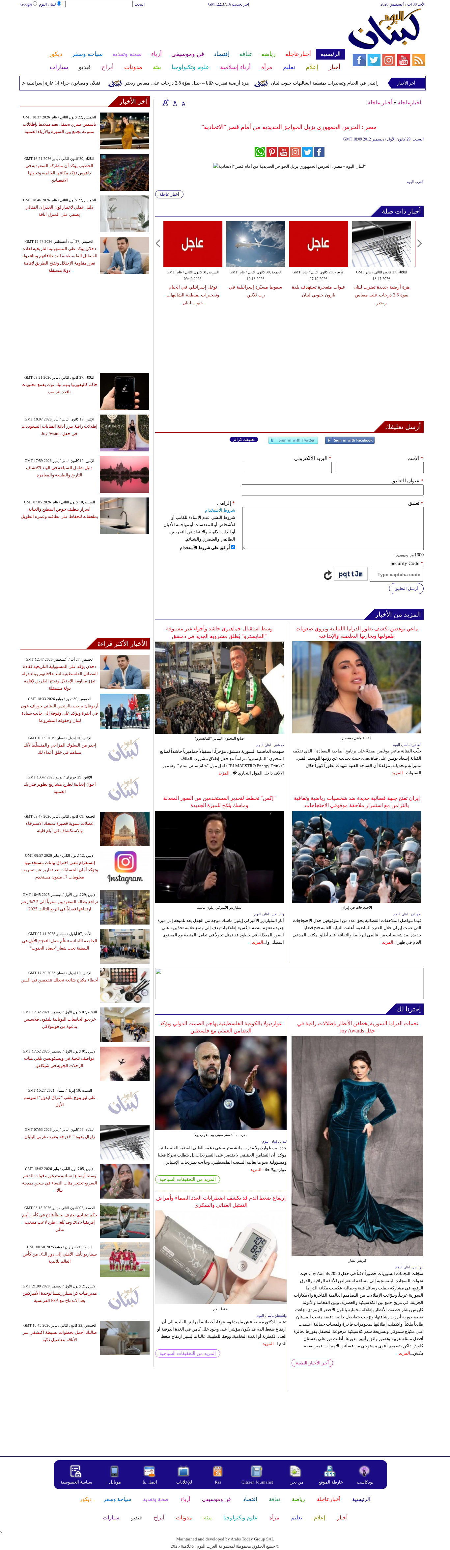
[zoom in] (165, 102)
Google (26, 4)
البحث (139, 4)
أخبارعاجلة (409, 102)
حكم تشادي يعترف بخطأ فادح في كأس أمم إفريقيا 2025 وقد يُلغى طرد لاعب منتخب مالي (60, 1222)
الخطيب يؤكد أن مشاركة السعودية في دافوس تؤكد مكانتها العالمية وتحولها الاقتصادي (59, 173)
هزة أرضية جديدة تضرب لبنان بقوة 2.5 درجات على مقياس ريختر (381, 295)
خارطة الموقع (331, 1482)
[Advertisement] (182, 29)
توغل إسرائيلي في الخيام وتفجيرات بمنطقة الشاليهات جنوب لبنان (361, 83)
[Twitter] (293, 443)
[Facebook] (350, 443)
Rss (218, 1482)
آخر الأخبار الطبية (312, 1362)
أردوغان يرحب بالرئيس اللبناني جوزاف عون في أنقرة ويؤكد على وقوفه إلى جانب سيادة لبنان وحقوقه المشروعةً (59, 713)
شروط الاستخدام (220, 510)
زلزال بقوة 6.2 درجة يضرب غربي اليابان (59, 1136)
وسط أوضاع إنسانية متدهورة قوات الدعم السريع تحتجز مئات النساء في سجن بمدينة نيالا (59, 1183)
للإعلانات (184, 1482)
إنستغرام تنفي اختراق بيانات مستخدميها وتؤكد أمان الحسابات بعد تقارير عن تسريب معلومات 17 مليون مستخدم (59, 869)
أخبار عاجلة (380, 102)
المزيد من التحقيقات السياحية (187, 1179)
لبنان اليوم (47, 4)
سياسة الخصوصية (76, 1482)
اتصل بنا (150, 1482)
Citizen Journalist (257, 1482)
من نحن (296, 1482)
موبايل (115, 1482)
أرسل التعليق (406, 588)
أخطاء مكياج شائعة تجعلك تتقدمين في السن (59, 980)
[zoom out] (183, 102)
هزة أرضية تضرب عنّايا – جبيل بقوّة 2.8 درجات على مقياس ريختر (215, 83)
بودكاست (365, 1482)
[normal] (174, 102)
